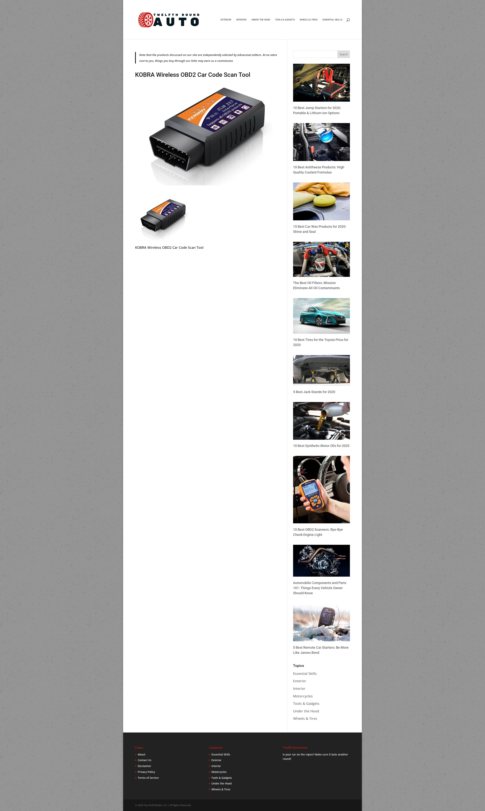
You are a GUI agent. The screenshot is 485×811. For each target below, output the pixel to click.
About (141, 754)
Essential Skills (332, 19)
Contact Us (144, 760)
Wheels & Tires (309, 19)
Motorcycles (303, 696)
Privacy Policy (146, 772)
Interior (241, 19)
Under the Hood (260, 19)
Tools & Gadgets (285, 19)
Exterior (226, 19)
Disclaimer (144, 766)
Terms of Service (148, 778)
